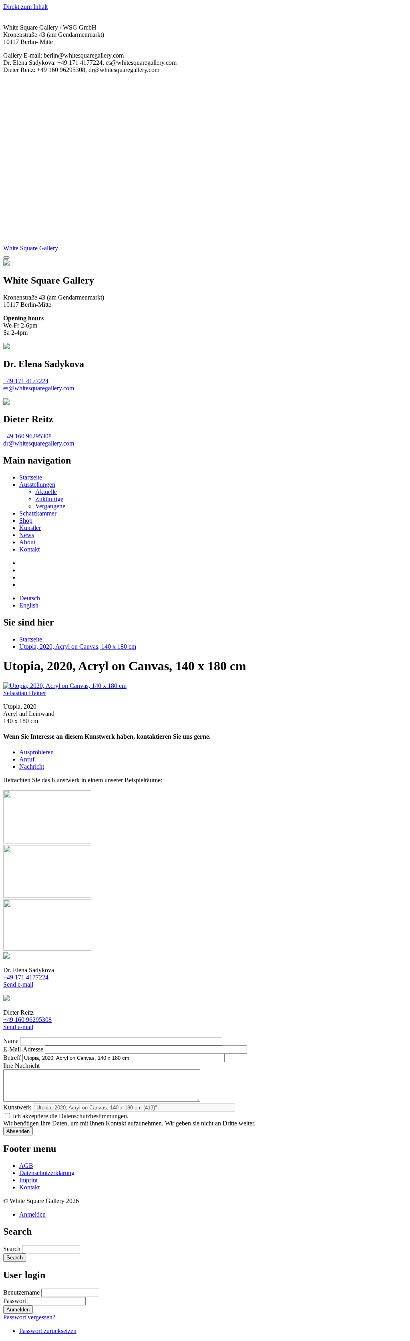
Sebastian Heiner (24, 692)
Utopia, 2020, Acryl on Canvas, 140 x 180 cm (77, 646)
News (26, 535)
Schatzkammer (37, 513)
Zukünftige (49, 499)
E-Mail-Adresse (23, 1049)
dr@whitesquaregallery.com (38, 443)
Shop (25, 520)
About (27, 542)
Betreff (12, 1057)
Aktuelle (46, 491)
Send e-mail (18, 984)
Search (11, 1248)
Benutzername (21, 1292)
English (28, 605)
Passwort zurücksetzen (47, 1330)
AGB (26, 1165)
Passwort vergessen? (29, 1317)
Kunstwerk (17, 1107)
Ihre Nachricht (21, 1065)
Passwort (14, 1300)
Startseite (30, 477)
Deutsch (29, 598)
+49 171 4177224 (25, 381)
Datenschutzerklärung (46, 1172)
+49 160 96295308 (27, 436)
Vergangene (50, 506)
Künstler (30, 527)
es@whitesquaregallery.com (38, 388)
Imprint (28, 1180)
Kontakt (29, 549)
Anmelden (32, 1214)
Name (10, 1040)
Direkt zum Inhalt (25, 6)
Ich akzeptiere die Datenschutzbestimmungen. (71, 1116)
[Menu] (6, 257)
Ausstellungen (37, 484)
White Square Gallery (30, 248)
